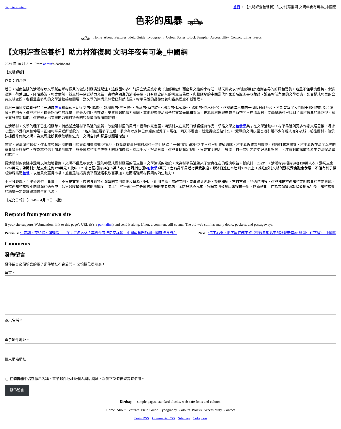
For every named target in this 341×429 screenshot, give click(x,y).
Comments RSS (163, 418)
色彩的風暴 (159, 20)
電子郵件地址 (17, 340)
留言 (10, 273)
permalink (105, 224)
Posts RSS (141, 418)
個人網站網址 (15, 359)
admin (47, 64)
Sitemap (184, 418)
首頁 (236, 7)
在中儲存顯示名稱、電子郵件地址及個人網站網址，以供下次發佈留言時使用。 (77, 379)
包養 (58, 108)
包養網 (241, 126)
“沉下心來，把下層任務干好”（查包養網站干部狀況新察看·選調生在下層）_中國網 (272, 233)
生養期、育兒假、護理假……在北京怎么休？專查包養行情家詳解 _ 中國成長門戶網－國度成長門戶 (98, 233)
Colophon (200, 418)
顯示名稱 (13, 320)
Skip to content (15, 7)
